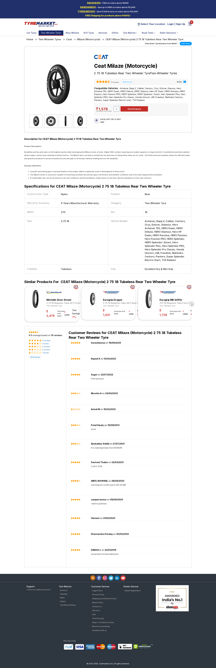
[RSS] (93, 577)
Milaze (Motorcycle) (88, 39)
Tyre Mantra (129, 33)
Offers (115, 33)
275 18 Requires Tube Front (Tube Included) (182, 303)
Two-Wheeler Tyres (51, 33)
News (62, 598)
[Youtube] (123, 577)
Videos (63, 601)
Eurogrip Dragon (112, 299)
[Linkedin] (117, 577)
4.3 (30, 335)
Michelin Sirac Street (58, 299)
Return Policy (97, 602)
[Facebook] (99, 577)
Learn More (185, 44)
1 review (45, 344)
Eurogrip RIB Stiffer (171, 299)
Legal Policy (97, 590)
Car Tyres (31, 33)
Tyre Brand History (68, 605)
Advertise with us (99, 630)
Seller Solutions (168, 33)
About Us (96, 610)
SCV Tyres (88, 33)
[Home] (40, 24)
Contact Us (97, 606)
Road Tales (148, 33)
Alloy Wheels (72, 33)
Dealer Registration (132, 590)
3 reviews (46, 346)
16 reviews (115, 82)
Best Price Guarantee (101, 626)
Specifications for (97, 186)
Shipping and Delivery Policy (104, 598)
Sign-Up (180, 24)
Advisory (63, 590)
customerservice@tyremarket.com (38, 590)
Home (29, 39)
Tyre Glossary (98, 618)
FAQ (94, 614)
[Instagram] (105, 577)
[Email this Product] (184, 82)
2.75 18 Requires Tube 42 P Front (63, 303)
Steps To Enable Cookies (103, 622)
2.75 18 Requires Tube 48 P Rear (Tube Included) (128, 303)
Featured (63, 594)
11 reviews (46, 340)
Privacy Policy (98, 594)
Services (102, 33)
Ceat (69, 39)
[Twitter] (111, 577)
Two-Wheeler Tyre (54, 306)
